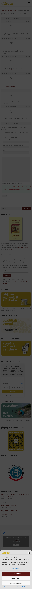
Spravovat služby (16, 568)
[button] (29, 553)
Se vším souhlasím (16, 573)
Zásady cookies (8, 587)
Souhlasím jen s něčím (16, 583)
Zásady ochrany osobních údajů (20, 587)
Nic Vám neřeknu (16, 578)
